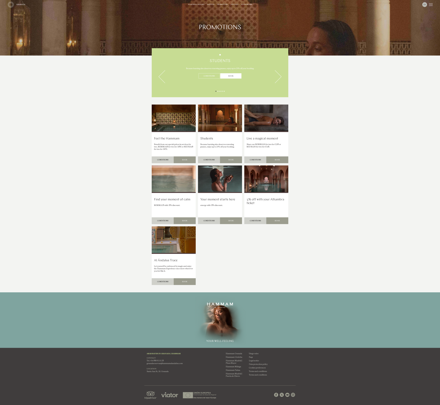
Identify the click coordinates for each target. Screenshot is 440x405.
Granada (20, 4)
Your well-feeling (196, 4)
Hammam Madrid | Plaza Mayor (234, 361)
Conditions (209, 76)
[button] (215, 91)
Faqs (251, 357)
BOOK (184, 160)
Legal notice (254, 360)
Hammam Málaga (233, 366)
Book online (246, 4)
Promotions (222, 4)
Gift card (234, 4)
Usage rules (253, 353)
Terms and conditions (258, 371)
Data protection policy (258, 364)
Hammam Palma (233, 370)
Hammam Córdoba (234, 357)
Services (210, 4)
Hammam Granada (234, 353)
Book (230, 76)
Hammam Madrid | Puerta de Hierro (234, 374)
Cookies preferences (257, 368)
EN (425, 4)
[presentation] (164, 76)
